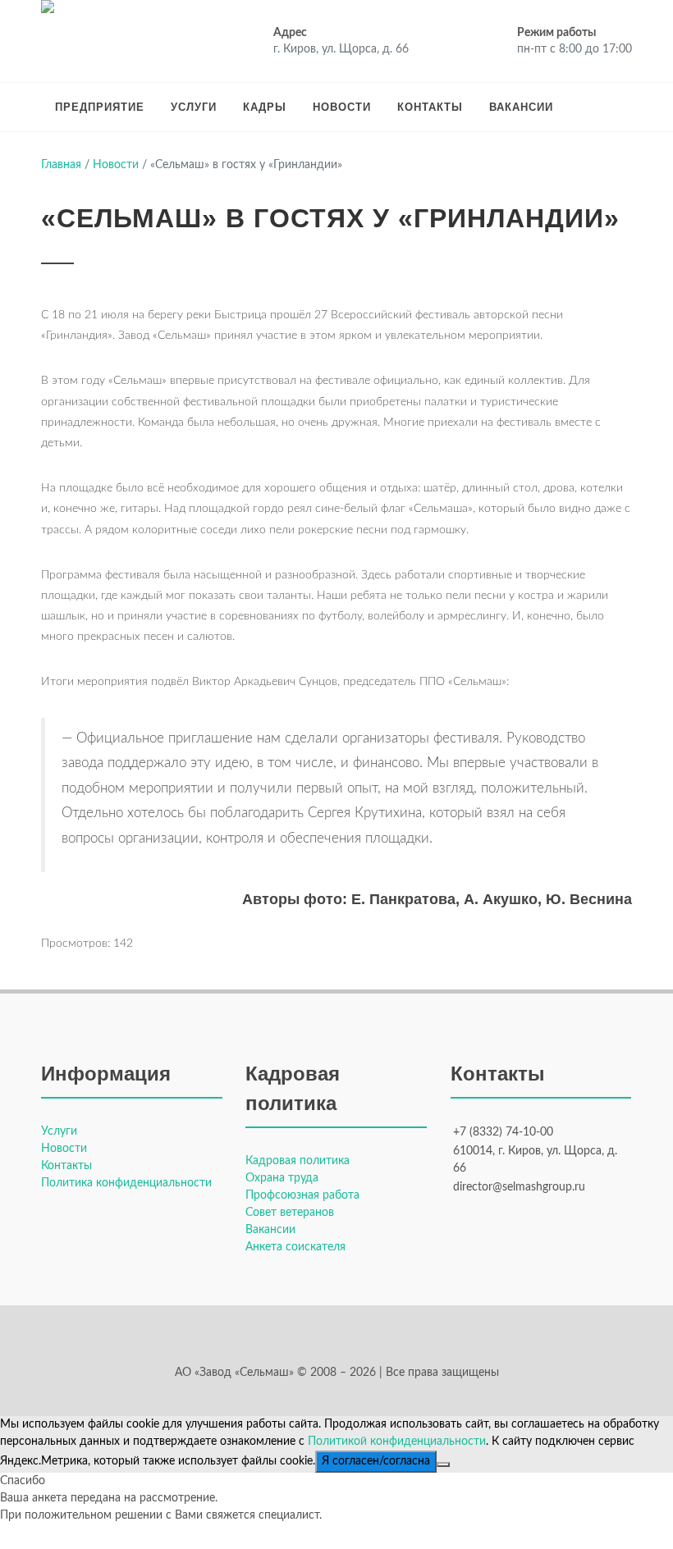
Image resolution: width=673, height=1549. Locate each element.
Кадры (264, 107)
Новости (342, 107)
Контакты (430, 107)
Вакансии (521, 107)
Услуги (194, 107)
